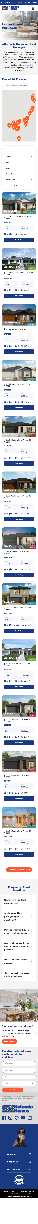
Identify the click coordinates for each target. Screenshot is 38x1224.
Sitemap (24, 1191)
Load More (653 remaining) (19, 870)
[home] (10, 8)
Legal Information (15, 1192)
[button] (33, 7)
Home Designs (9, 1041)
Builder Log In (31, 1192)
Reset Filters (19, 185)
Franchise (5, 1191)
